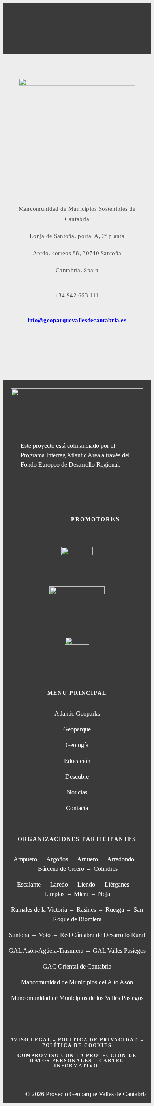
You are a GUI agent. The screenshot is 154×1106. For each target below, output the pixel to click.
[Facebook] (76, 29)
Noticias (77, 792)
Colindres (106, 868)
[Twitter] (89, 29)
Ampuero (25, 859)
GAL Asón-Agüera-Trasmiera (46, 950)
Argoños (57, 859)
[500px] (128, 29)
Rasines (86, 909)
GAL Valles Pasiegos (119, 950)
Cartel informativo (89, 1063)
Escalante (29, 884)
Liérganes (117, 884)
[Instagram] (115, 29)
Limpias (54, 894)
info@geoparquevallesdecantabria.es (77, 320)
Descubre (77, 776)
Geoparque (77, 729)
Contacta (77, 808)
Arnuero (87, 859)
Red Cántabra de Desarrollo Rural (102, 935)
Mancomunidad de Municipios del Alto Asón (77, 982)
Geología (77, 745)
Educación (77, 760)
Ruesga (114, 909)
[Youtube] (102, 29)
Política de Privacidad (98, 1040)
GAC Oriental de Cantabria (77, 966)
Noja (104, 894)
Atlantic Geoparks (77, 713)
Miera (81, 894)
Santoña (19, 935)
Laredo (59, 884)
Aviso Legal (30, 1040)
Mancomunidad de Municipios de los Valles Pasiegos (77, 998)
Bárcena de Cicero (61, 868)
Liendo (86, 884)
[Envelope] (141, 29)
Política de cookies (77, 1045)
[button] (77, 42)
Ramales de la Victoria (40, 909)
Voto (45, 935)
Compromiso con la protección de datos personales (77, 1058)
